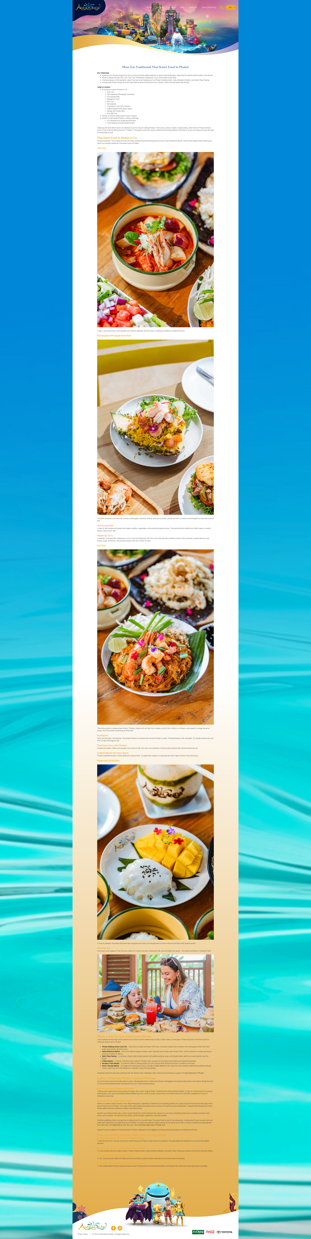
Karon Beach (160, 1066)
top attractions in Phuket (194, 1073)
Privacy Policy (82, 1234)
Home (149, 7)
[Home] (88, 6)
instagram (119, 1228)
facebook (113, 1228)
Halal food (116, 1125)
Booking (160, 7)
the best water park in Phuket (150, 1125)
